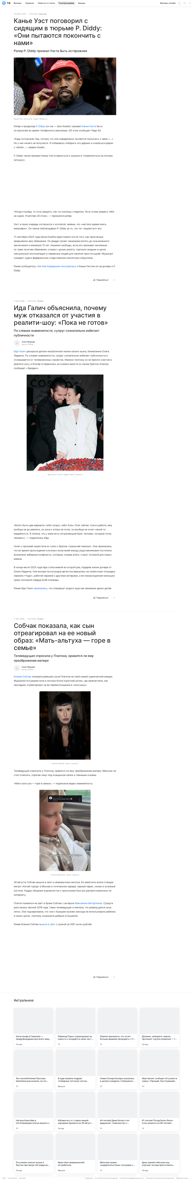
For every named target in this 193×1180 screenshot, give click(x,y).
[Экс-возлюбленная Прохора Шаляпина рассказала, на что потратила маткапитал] (33, 1069)
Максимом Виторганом (88, 903)
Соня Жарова (28, 342)
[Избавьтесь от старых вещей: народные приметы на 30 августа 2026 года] (75, 1111)
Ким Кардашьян (51, 266)
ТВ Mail (40, 301)
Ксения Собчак (22, 676)
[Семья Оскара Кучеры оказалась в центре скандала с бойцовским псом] (117, 1069)
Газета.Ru (43, 14)
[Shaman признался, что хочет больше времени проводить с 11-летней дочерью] (117, 1027)
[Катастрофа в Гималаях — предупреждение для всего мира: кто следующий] (33, 1027)
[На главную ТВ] (8, 3)
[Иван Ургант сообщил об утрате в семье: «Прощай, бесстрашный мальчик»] (159, 1069)
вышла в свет (47, 924)
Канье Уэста (89, 126)
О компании (12, 1178)
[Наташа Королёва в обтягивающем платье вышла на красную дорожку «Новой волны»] (33, 1111)
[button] (65, 87)
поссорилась (68, 266)
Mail (4, 1178)
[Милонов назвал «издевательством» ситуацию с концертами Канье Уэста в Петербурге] (117, 1153)
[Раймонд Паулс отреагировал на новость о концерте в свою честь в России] (75, 1027)
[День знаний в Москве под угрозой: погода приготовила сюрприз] (159, 1153)
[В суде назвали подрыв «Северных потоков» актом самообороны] (75, 1069)
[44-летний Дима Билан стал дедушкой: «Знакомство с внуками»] (117, 1111)
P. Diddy (40, 126)
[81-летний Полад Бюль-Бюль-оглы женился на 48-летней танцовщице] (159, 1111)
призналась (40, 588)
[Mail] (4, 3)
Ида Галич (20, 351)
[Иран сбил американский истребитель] (75, 1153)
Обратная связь (182, 1178)
